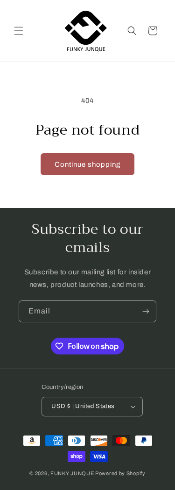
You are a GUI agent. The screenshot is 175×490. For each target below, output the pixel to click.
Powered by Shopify (120, 473)
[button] (18, 30)
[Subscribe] (145, 311)
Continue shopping (87, 164)
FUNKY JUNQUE (72, 473)
